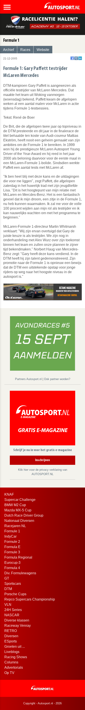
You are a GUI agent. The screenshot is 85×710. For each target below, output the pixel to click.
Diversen (11, 636)
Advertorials (13, 667)
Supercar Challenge (20, 500)
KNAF (9, 494)
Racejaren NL (15, 526)
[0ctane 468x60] (42, 291)
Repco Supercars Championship (29, 599)
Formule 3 (12, 552)
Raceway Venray (17, 625)
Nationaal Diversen (19, 521)
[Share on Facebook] (72, 58)
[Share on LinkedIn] (80, 58)
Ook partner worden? (57, 379)
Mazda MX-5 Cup (17, 510)
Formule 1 (12, 531)
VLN (7, 604)
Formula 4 (12, 568)
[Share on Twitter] (76, 58)
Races (25, 50)
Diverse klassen (16, 620)
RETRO (10, 631)
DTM (8, 589)
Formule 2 (12, 541)
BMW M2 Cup (15, 505)
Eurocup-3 (12, 562)
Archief (8, 50)
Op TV (9, 673)
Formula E (12, 547)
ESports (10, 641)
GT (6, 578)
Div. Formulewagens (20, 573)
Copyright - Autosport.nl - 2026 (42, 703)
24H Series (13, 610)
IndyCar (10, 536)
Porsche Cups (15, 594)
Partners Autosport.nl (28, 379)
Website (43, 50)
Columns (11, 662)
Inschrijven (42, 460)
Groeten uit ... (14, 646)
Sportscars (12, 583)
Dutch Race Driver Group (23, 515)
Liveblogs (11, 652)
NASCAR (11, 615)
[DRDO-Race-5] (42, 343)
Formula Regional (18, 557)
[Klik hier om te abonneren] (42, 419)
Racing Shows (15, 657)
